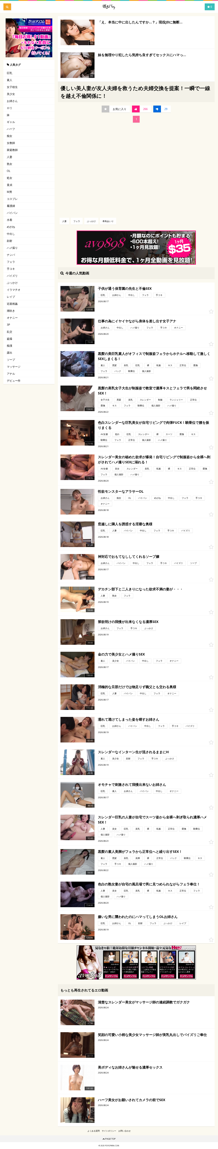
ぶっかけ (12, 283)
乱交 (9, 332)
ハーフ (11, 129)
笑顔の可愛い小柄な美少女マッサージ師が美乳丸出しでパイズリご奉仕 (152, 1034)
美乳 (126, 365)
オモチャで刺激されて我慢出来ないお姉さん (132, 784)
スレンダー (145, 399)
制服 (160, 399)
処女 (9, 178)
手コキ (11, 269)
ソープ (11, 360)
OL (8, 171)
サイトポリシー (109, 1131)
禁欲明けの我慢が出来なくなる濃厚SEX (128, 621)
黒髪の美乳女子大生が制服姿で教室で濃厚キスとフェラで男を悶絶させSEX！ (152, 390)
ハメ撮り (12, 248)
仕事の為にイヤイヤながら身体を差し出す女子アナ (137, 321)
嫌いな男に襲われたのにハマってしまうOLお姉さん (138, 916)
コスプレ (12, 199)
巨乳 (9, 73)
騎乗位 (131, 371)
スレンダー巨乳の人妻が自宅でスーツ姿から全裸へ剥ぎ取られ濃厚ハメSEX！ (152, 819)
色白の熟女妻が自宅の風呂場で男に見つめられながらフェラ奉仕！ (149, 884)
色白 (117, 434)
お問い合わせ (124, 1131)
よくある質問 (93, 1131)
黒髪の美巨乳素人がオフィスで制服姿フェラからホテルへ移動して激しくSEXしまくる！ (154, 356)
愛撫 (195, 365)
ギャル (11, 122)
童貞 (9, 185)
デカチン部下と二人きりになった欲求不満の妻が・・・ (140, 589)
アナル (11, 373)
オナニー (12, 318)
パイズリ (12, 276)
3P (8, 325)
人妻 (9, 157)
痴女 (9, 136)
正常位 (183, 365)
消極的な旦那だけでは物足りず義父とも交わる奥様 (137, 686)
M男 (9, 192)
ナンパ (11, 255)
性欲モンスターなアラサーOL (121, 491)
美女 (117, 468)
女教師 (11, 143)
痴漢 (9, 346)
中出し (11, 234)
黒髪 (114, 365)
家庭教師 (12, 150)
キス (170, 365)
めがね (11, 227)
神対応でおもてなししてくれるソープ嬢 (128, 556)
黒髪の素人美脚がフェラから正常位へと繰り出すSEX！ (140, 851)
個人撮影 (146, 371)
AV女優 (104, 434)
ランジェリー (176, 399)
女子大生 (105, 399)
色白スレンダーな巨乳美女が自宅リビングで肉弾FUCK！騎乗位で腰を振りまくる (153, 425)
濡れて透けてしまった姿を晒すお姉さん (128, 719)
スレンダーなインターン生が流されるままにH (133, 752)
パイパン (12, 213)
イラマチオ (13, 290)
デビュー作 (13, 380)
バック (117, 371)
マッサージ (13, 367)
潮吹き (11, 311)
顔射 (9, 241)
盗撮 (9, 339)
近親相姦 (12, 304)
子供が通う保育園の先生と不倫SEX (125, 288)
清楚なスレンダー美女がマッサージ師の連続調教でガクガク (144, 1002)
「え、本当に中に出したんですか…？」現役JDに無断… (140, 22)
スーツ (169, 434)
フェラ (11, 262)
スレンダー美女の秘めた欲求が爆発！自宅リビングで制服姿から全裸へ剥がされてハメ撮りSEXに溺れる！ (154, 459)
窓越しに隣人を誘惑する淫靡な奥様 (125, 524)
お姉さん (12, 101)
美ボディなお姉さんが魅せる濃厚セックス (130, 1067)
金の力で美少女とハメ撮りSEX (121, 654)
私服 (158, 365)
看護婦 (11, 206)
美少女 (11, 94)
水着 (9, 220)
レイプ (11, 297)
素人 (9, 80)
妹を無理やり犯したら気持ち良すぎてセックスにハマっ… (142, 55)
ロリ (9, 108)
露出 (9, 353)
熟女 (9, 164)
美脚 (137, 858)
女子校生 (12, 87)
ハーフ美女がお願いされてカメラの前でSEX (131, 1100)
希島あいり (108, 221)
